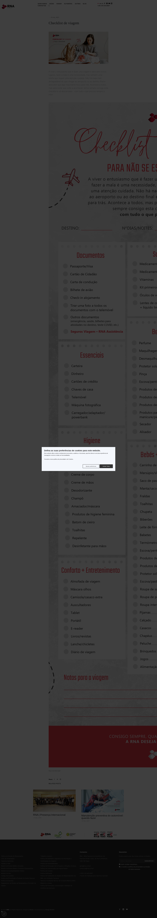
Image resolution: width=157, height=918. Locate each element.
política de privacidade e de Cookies (63, 459)
